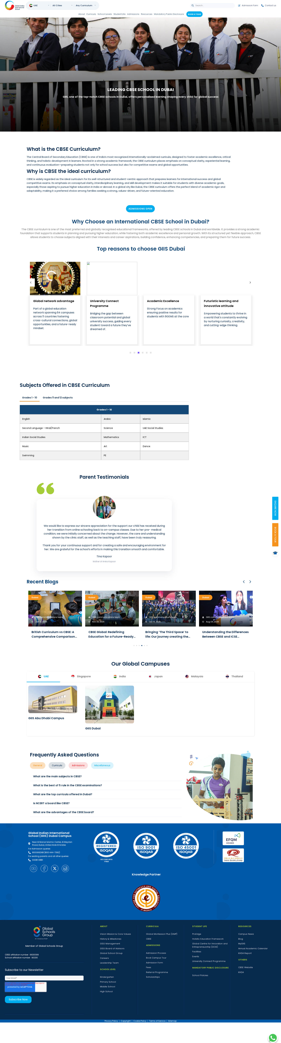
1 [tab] (130, 352)
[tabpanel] (55, 303)
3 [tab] (138, 352)
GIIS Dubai (93, 728)
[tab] (43, 676)
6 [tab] (151, 352)
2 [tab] (134, 352)
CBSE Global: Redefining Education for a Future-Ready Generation (111, 636)
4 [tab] (142, 352)
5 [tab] (146, 352)
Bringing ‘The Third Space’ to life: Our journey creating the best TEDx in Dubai (166, 636)
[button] (250, 582)
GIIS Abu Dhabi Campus (46, 718)
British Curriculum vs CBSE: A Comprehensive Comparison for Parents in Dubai (53, 636)
